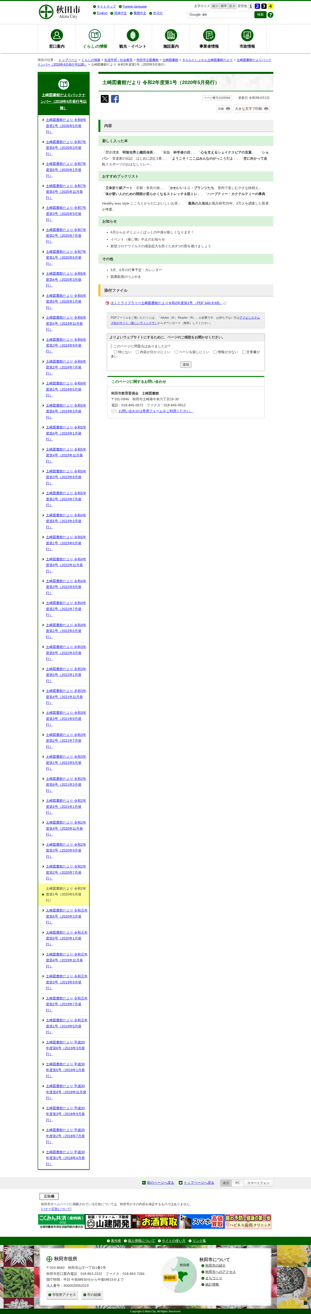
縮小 (214, 6)
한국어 (158, 13)
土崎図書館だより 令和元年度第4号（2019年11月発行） (67, 960)
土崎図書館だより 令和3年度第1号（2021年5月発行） (66, 762)
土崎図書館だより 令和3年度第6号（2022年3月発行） (66, 653)
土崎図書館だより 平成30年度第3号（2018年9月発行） (65, 1114)
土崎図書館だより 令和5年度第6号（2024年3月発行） (66, 411)
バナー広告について (56, 1209)
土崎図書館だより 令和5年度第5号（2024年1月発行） (66, 433)
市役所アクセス (64, 1295)
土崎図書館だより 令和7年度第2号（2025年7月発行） (66, 236)
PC (237, 1183)
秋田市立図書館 (148, 60)
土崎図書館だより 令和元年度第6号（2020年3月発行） (67, 916)
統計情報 (212, 1284)
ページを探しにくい (194, 352)
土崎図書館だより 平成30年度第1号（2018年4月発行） (65, 1158)
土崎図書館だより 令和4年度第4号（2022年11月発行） (66, 565)
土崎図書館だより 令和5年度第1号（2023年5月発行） (66, 543)
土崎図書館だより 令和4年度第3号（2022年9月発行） (66, 587)
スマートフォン (258, 1183)
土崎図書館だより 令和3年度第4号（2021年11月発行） (66, 697)
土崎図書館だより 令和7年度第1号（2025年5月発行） (66, 257)
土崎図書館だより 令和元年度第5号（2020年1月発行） (67, 938)
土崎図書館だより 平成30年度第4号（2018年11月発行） (66, 1092)
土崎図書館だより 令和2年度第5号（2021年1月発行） (66, 806)
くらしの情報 (90, 60)
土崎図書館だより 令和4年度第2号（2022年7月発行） (66, 609)
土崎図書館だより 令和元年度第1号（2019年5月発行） (67, 1026)
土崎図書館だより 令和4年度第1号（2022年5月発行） (66, 631)
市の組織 (94, 1295)
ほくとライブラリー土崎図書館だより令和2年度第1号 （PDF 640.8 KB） (166, 303)
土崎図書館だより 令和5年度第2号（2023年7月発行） (66, 499)
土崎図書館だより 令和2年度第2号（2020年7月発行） (66, 872)
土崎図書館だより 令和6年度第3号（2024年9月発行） (66, 345)
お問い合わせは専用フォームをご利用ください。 (156, 411)
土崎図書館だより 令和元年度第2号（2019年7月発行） (67, 1004)
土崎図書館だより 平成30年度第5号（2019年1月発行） (65, 1070)
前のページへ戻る (160, 1183)
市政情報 (247, 46)
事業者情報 (209, 46)
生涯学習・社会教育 (118, 60)
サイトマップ (106, 6)
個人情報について (141, 1241)
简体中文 (120, 13)
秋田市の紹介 (215, 1265)
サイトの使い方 (174, 1241)
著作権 (116, 1241)
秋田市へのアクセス (220, 1272)
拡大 (231, 6)
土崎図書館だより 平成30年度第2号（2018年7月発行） (65, 1136)
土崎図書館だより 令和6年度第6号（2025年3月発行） (66, 279)
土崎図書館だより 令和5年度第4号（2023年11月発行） (66, 455)
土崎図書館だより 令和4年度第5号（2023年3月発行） (66, 521)
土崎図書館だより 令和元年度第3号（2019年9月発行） (67, 982)
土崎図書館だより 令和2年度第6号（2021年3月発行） (66, 785)
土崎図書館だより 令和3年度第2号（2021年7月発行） (66, 741)
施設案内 (171, 46)
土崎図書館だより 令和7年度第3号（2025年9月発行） (66, 214)
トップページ (68, 60)
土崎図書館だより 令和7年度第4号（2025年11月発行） (66, 192)
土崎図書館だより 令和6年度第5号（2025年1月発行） (66, 301)
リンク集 (199, 1241)
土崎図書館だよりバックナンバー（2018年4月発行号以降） (64, 101)
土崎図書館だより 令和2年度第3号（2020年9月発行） (66, 850)
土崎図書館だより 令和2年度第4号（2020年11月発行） (66, 828)
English (102, 13)
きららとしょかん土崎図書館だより (207, 60)
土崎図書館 (170, 60)
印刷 (221, 109)
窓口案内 (57, 46)
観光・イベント (133, 46)
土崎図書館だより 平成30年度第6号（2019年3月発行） (65, 1048)
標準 (223, 6)
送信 (186, 364)
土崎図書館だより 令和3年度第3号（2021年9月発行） (66, 718)
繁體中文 (140, 13)
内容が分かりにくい (155, 352)
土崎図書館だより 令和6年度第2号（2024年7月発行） (66, 367)
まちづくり (213, 1278)
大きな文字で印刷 (248, 109)
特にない (125, 352)
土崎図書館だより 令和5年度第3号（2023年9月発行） (66, 477)
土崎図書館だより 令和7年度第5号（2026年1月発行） (66, 170)
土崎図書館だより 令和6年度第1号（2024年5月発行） (66, 389)
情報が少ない (228, 352)
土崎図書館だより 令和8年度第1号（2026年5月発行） (66, 126)
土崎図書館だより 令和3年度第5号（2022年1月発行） (66, 675)
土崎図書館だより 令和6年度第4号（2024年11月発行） (66, 323)
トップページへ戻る (199, 1183)
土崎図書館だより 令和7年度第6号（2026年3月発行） (66, 148)
